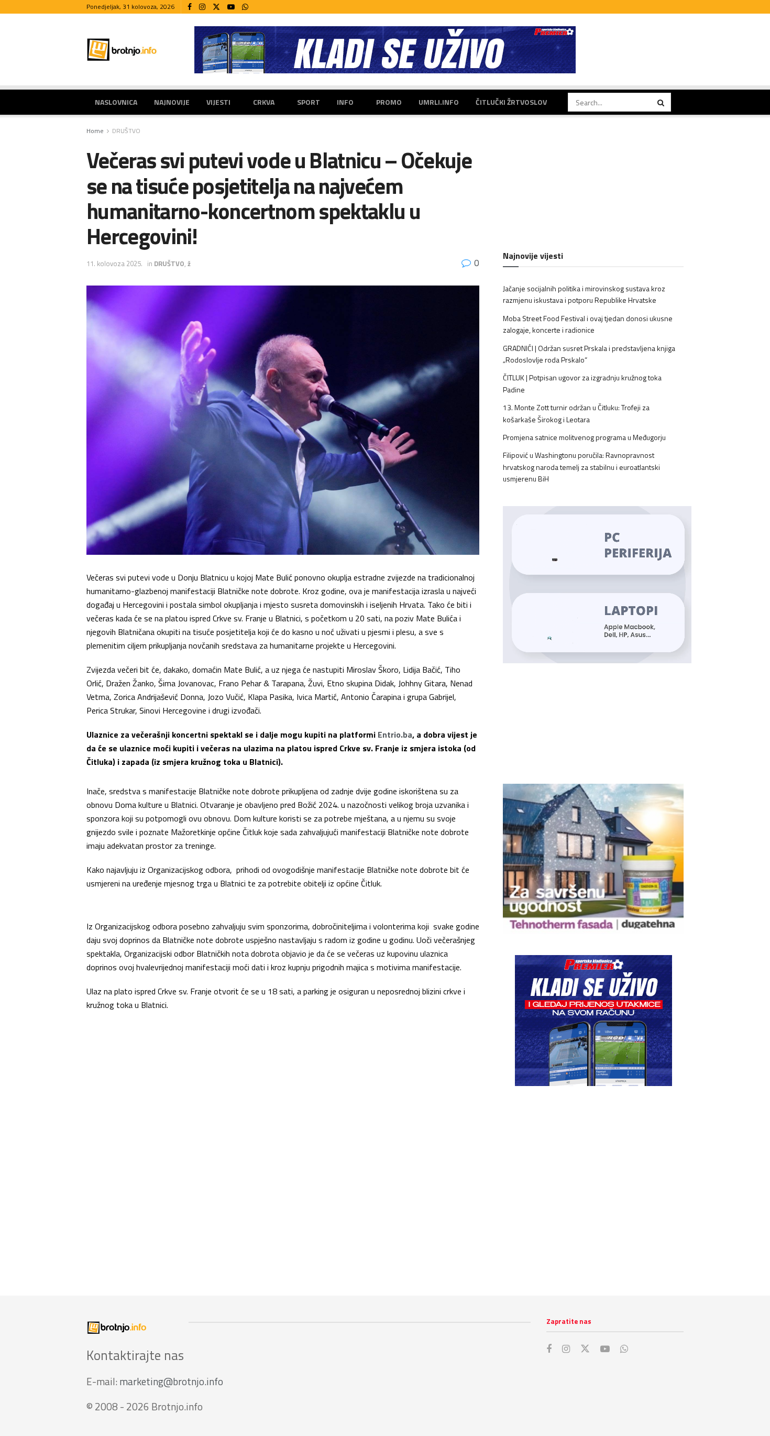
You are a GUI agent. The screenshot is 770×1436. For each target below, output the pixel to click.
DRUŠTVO (126, 131)
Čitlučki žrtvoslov (511, 101)
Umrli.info (439, 101)
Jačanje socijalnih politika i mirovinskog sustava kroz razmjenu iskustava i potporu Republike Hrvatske (584, 294)
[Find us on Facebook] (190, 7)
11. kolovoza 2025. (114, 263)
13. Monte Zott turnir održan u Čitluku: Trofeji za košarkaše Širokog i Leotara (576, 413)
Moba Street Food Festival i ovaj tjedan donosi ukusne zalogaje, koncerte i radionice (588, 324)
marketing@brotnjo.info (171, 1381)
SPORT (308, 101)
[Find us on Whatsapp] (245, 7)
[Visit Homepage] (122, 49)
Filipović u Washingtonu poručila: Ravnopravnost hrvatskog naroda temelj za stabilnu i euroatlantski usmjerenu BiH (581, 467)
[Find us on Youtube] (231, 7)
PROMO (389, 101)
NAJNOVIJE (172, 101)
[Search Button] (661, 102)
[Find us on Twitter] (216, 7)
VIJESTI (218, 101)
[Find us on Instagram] (202, 7)
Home (95, 131)
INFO (345, 101)
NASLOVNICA (116, 101)
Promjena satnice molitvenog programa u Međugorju (584, 437)
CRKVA (263, 101)
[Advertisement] (593, 1180)
